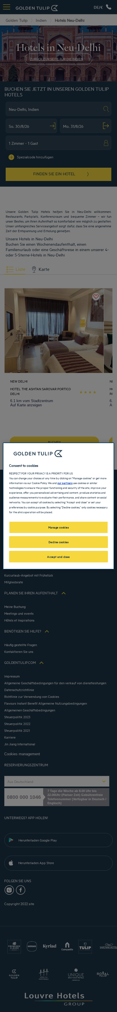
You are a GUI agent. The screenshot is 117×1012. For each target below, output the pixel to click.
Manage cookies (58, 527)
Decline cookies (59, 542)
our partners (64, 482)
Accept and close (58, 556)
